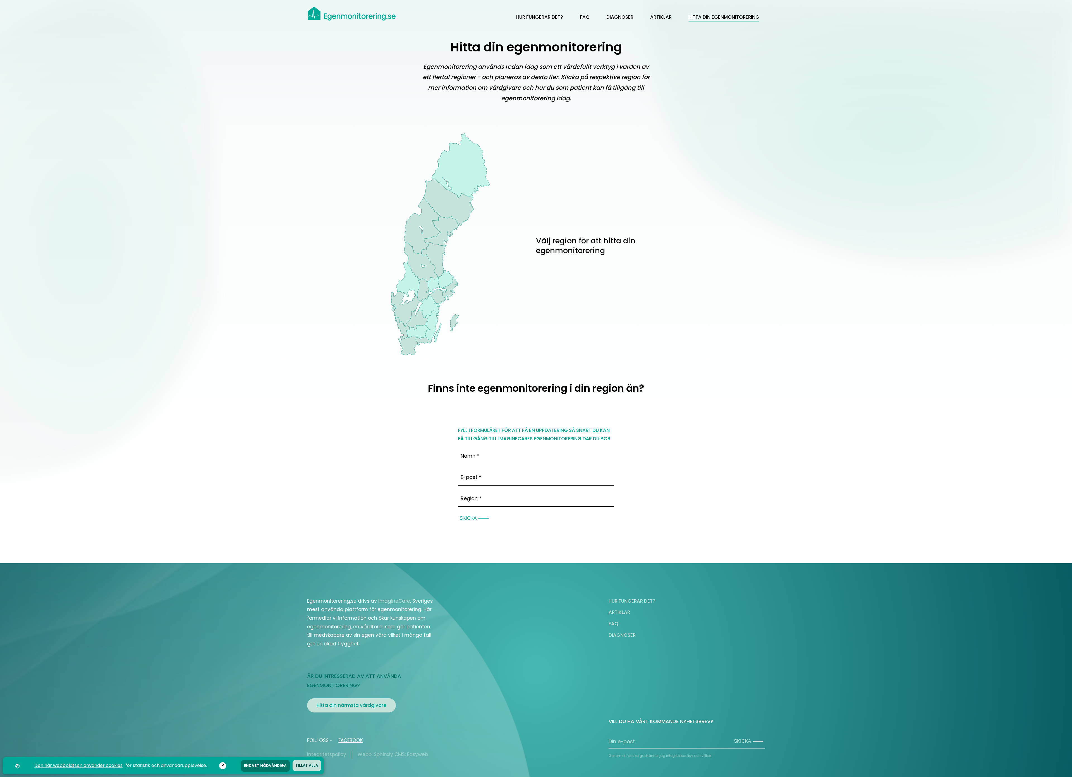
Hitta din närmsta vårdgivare (351, 705)
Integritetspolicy (326, 754)
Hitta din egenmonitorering (723, 17)
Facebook (350, 740)
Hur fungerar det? (539, 17)
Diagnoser (619, 17)
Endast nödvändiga (265, 765)
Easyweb (417, 754)
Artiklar (661, 17)
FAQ (585, 17)
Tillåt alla (306, 765)
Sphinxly (383, 754)
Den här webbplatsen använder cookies (78, 765)
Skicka (468, 518)
